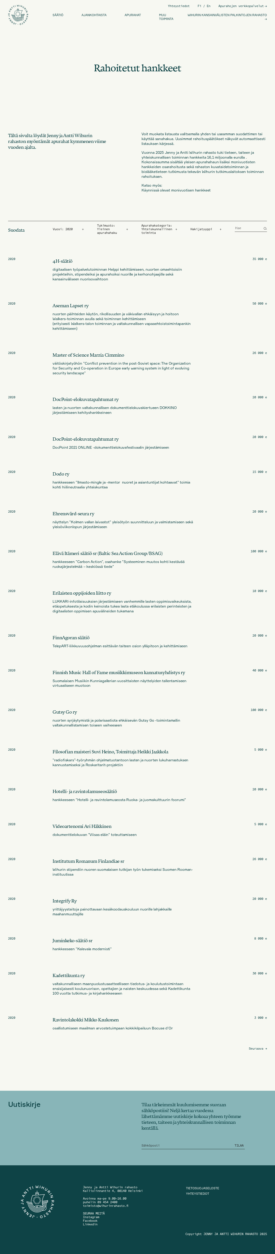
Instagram (91, 1217)
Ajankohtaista (94, 15)
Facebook (90, 1221)
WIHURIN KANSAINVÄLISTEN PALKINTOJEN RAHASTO (227, 15)
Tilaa (239, 1145)
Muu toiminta (166, 17)
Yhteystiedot (179, 6)
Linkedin (90, 1224)
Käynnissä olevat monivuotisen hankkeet (176, 190)
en (208, 6)
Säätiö (58, 15)
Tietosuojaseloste (202, 1188)
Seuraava (258, 1048)
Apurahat (133, 15)
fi (199, 6)
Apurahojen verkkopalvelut (241, 6)
